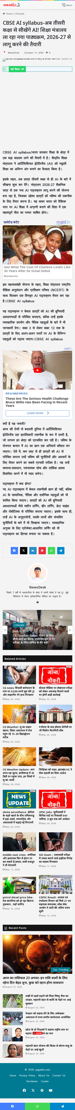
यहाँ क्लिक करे (17, 69)
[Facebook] (14, 550)
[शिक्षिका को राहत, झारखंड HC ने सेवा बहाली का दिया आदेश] (55, 756)
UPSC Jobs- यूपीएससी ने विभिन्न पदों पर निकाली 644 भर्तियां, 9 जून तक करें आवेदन (54, 815)
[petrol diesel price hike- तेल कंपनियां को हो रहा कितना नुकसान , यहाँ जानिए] (19, 884)
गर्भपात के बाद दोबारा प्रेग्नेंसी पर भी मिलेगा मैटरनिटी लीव (55, 728)
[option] (37, 630)
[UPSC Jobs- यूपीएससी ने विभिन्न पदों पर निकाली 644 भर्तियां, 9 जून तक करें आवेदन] (55, 799)
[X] (23, 550)
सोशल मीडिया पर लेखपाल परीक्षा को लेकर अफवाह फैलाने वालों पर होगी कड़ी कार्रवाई (55, 691)
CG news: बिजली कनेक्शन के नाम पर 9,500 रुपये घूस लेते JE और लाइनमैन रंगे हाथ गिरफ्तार (19, 691)
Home (9, 13)
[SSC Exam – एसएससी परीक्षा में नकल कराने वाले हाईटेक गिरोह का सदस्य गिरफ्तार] (55, 841)
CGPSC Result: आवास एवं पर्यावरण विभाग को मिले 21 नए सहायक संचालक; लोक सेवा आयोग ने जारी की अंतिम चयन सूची (55, 904)
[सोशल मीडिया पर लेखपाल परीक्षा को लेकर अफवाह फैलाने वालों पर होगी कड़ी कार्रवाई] (55, 675)
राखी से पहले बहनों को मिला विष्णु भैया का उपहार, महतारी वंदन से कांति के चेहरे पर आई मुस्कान (48, 999)
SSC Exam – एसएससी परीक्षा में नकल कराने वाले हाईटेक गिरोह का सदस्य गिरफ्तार (55, 858)
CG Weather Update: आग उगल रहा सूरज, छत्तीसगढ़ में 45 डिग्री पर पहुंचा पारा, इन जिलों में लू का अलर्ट (19, 775)
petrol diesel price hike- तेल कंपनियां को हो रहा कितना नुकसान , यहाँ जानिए (18, 901)
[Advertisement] (37, 110)
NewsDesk (13, 52)
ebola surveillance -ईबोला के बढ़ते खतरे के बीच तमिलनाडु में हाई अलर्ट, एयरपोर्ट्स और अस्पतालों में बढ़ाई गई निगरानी (18, 817)
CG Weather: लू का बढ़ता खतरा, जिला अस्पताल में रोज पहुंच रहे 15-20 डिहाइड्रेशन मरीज (17, 732)
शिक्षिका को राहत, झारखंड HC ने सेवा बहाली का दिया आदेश (55, 771)
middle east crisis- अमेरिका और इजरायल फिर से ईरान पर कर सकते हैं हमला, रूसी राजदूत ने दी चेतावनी (19, 860)
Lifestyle (19, 13)
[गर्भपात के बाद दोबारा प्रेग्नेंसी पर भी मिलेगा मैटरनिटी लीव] (55, 714)
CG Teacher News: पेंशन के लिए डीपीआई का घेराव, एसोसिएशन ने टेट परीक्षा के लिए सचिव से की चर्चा (34, 639)
